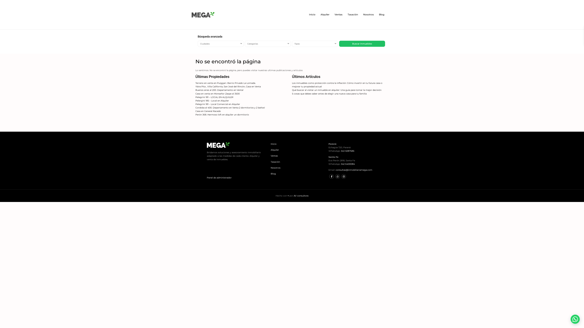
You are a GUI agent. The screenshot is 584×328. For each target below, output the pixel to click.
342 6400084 (348, 164)
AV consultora (301, 195)
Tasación (353, 14)
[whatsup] (337, 176)
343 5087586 (347, 151)
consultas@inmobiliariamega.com (354, 170)
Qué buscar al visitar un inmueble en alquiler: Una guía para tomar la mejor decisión (336, 90)
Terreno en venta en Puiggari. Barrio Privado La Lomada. (225, 83)
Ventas (338, 14)
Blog (381, 14)
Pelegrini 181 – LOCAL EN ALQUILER (214, 97)
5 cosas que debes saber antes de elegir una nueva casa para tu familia (329, 93)
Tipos (297, 44)
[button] (575, 319)
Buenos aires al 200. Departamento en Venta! (219, 90)
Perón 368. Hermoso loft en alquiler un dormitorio (222, 114)
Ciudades (205, 44)
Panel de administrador (219, 177)
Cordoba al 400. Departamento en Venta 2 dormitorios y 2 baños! (230, 107)
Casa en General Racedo (208, 111)
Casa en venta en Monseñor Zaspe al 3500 (217, 93)
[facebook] (331, 176)
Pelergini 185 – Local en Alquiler (212, 100)
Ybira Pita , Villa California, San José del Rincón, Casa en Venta (228, 86)
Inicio (312, 14)
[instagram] (343, 176)
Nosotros (368, 14)
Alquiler (325, 14)
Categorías (252, 44)
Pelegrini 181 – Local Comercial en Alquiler (217, 104)
